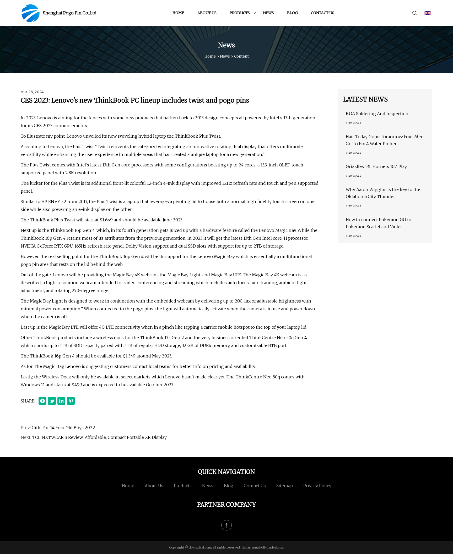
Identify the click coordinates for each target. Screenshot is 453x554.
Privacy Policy (317, 485)
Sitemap (284, 485)
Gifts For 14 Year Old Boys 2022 (63, 427)
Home (178, 12)
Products (240, 12)
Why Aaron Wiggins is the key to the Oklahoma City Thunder (383, 193)
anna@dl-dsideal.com (267, 547)
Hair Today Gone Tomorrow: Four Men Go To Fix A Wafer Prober (385, 140)
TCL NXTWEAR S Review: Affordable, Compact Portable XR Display (99, 437)
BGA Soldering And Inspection (377, 113)
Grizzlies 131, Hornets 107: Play (376, 166)
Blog (292, 12)
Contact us (322, 12)
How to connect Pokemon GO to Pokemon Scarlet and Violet (378, 223)
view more (353, 122)
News (268, 12)
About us (207, 12)
